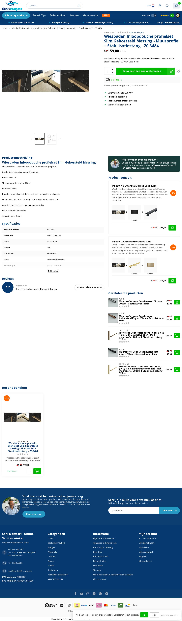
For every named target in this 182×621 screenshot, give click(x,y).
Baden (51, 561)
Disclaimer (98, 565)
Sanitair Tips (39, 15)
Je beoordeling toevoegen (89, 287)
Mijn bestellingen (146, 543)
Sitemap (97, 570)
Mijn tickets (144, 547)
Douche (51, 556)
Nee (154, 614)
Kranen (51, 565)
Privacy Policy (99, 561)
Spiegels (51, 547)
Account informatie (147, 538)
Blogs (160, 22)
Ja (144, 614)
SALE (106, 15)
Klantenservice (90, 15)
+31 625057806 (129, 167)
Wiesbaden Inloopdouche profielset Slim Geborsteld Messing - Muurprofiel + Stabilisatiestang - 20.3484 (57, 28)
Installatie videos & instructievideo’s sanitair (113, 574)
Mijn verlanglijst (146, 552)
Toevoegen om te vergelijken (116, 85)
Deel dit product (139, 85)
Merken (74, 15)
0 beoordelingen (136, 32)
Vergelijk (142, 556)
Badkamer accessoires (58, 574)
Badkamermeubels (56, 543)
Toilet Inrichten (58, 15)
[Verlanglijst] (167, 6)
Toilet (50, 538)
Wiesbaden (109, 32)
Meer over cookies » (169, 615)
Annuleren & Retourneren (105, 543)
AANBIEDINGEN (55, 579)
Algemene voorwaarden (104, 538)
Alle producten (145, 561)
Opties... (134, 220)
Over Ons (97, 552)
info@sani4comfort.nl (162, 165)
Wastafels (52, 552)
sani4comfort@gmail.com (20, 571)
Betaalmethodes (100, 556)
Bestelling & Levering (103, 547)
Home (5, 28)
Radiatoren (53, 570)
